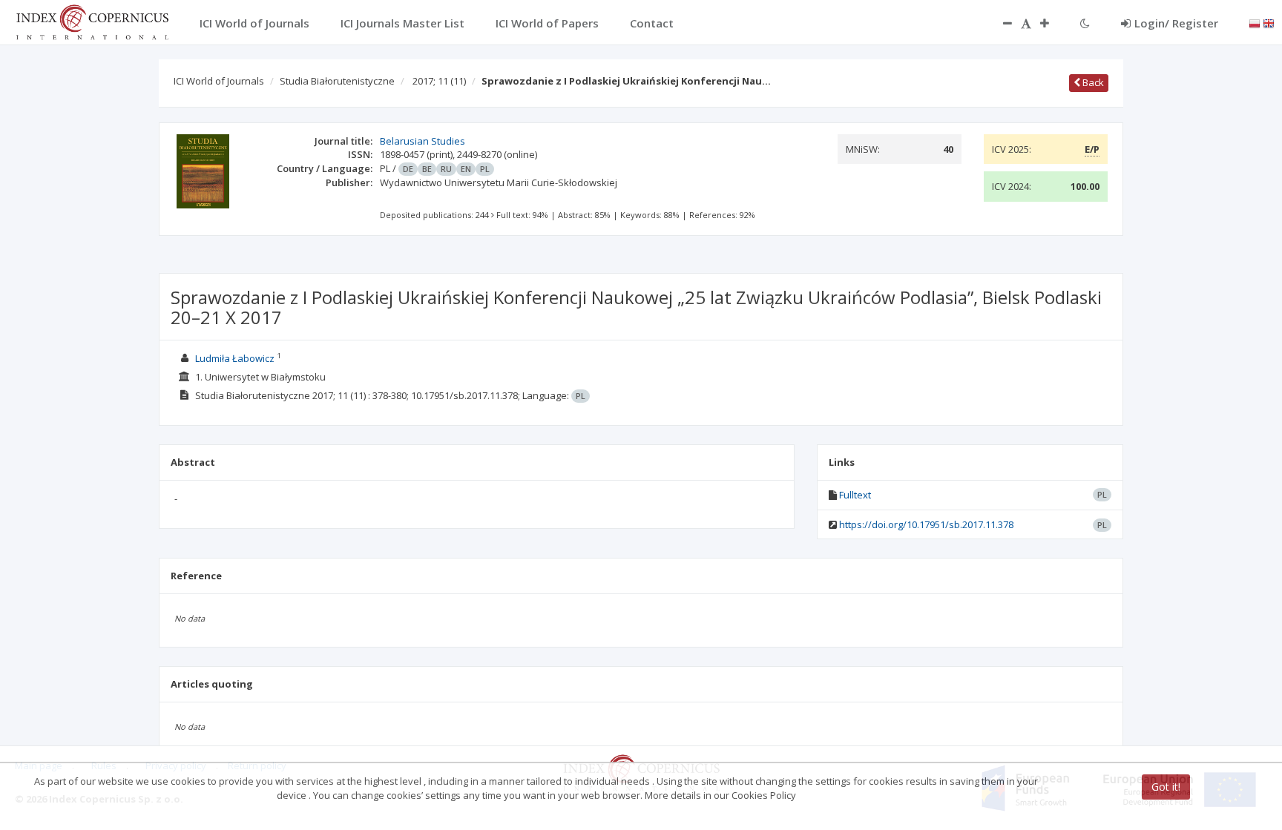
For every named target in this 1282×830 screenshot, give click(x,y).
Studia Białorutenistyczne (337, 81)
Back (1092, 82)
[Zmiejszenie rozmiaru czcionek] (1000, 23)
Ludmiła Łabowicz (235, 358)
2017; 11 (439, 81)
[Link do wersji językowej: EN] (1269, 22)
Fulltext (855, 494)
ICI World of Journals (219, 81)
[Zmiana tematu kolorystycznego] (1085, 23)
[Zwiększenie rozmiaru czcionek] (1052, 23)
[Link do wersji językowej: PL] (1254, 22)
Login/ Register (1176, 23)
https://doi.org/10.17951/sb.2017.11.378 (926, 524)
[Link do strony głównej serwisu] (92, 20)
